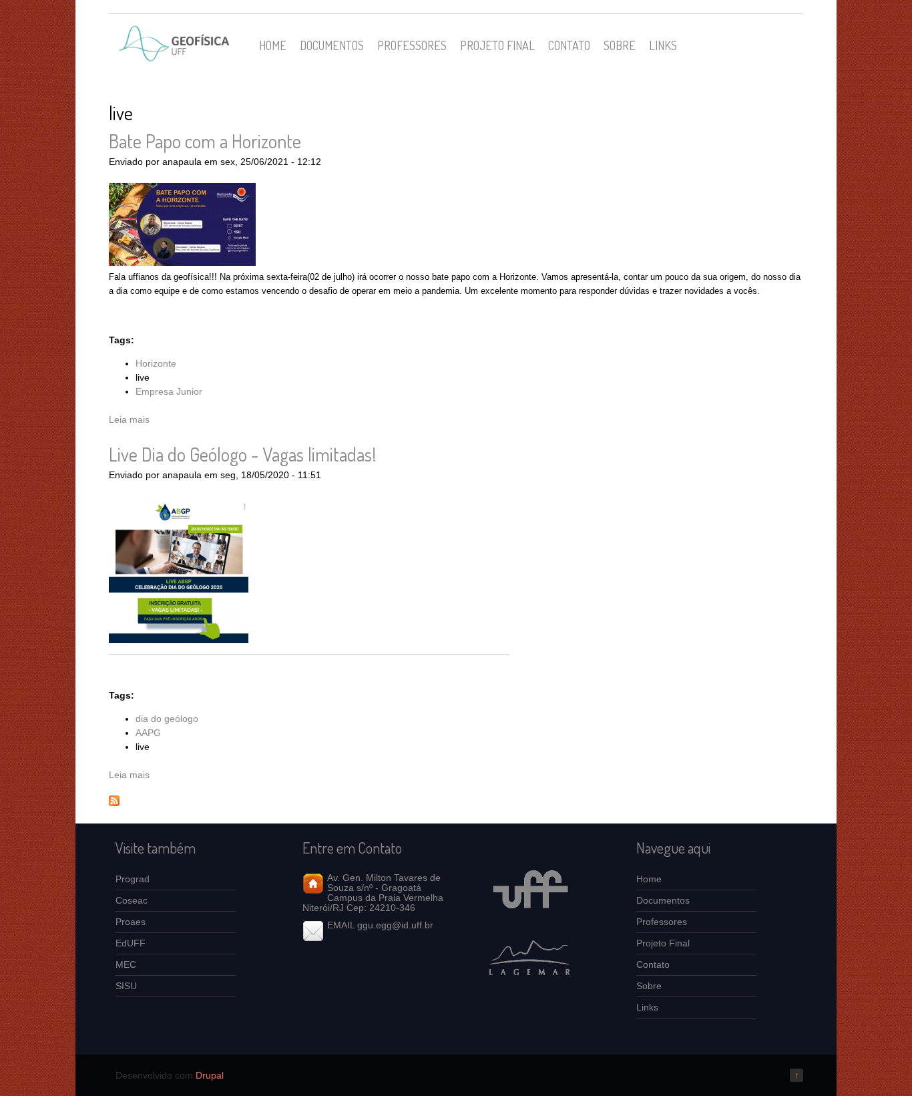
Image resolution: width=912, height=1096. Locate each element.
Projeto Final (497, 45)
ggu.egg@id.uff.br (395, 925)
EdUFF (131, 943)
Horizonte (156, 363)
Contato (569, 45)
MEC (126, 964)
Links (663, 45)
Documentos (332, 45)
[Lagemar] (529, 985)
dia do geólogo (167, 718)
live (143, 377)
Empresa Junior (169, 391)
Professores (412, 45)
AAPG (148, 732)
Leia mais (129, 419)
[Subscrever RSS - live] (114, 802)
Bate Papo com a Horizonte (205, 141)
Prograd (133, 879)
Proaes (131, 921)
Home (272, 45)
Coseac (132, 900)
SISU (126, 985)
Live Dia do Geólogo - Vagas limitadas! (242, 454)
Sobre (620, 45)
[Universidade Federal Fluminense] (529, 919)
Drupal (210, 1075)
